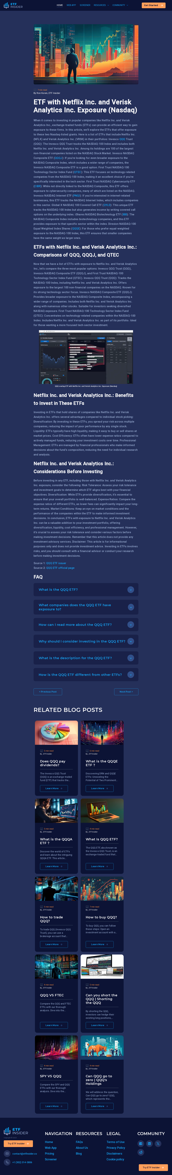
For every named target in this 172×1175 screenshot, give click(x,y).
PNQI (77, 195)
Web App (51, 1147)
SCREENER (85, 5)
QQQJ (58, 158)
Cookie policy (115, 1159)
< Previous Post (48, 691)
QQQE (76, 228)
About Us (82, 1147)
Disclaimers (114, 1153)
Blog (79, 1153)
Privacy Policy (116, 1147)
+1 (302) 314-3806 (22, 1162)
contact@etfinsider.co (24, 1153)
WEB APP (71, 5)
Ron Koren (42, 93)
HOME (60, 5)
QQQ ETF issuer (56, 563)
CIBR (38, 186)
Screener (51, 1159)
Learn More (52, 788)
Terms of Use (116, 1142)
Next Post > (126, 691)
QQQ (122, 139)
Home (49, 1142)
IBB (125, 214)
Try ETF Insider (151, 1167)
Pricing (49, 1153)
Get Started (151, 5)
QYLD (107, 205)
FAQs (79, 1142)
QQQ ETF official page (60, 567)
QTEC (77, 172)
